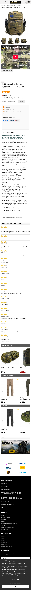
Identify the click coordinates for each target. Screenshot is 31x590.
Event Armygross (5, 517)
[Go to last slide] (2, 361)
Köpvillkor (3, 519)
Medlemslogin (4, 529)
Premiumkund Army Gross (7, 527)
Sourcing (3, 525)
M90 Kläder (17, 6)
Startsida (3, 6)
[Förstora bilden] (15, 23)
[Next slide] (29, 361)
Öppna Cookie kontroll (6, 546)
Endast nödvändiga (15, 583)
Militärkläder (10, 6)
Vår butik (3, 538)
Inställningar (15, 580)
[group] (10, 360)
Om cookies (4, 544)
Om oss (3, 521)
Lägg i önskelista (7, 71)
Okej (15, 587)
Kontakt (3, 515)
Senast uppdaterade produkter (9, 523)
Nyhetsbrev (4, 542)
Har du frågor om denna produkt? (12, 217)
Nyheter (3, 540)
